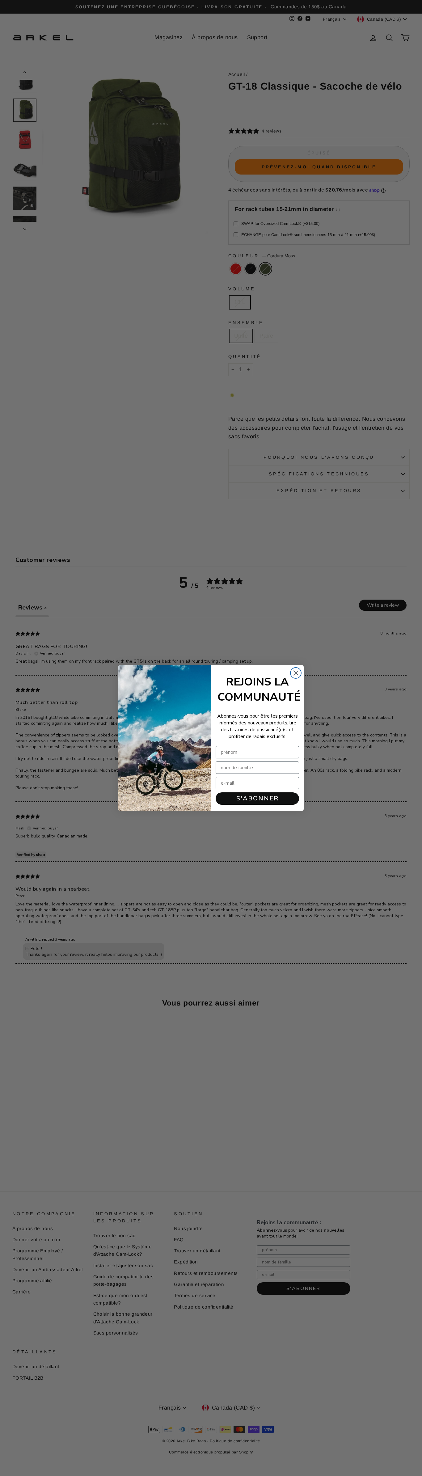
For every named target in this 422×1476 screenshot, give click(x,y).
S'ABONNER (257, 798)
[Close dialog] (295, 673)
